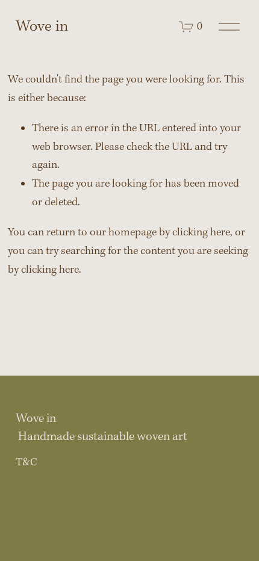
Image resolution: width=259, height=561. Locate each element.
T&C (26, 462)
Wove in (42, 26)
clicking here (201, 232)
